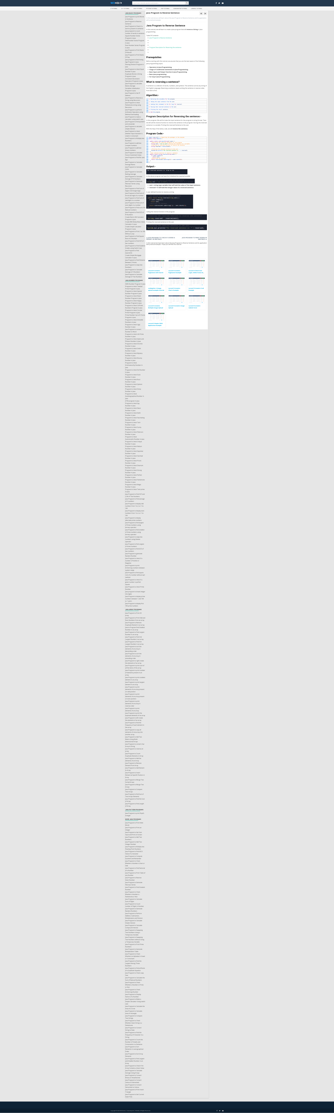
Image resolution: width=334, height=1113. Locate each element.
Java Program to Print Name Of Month (134, 51)
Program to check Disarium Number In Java (134, 466)
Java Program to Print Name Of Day (134, 56)
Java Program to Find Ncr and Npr (134, 158)
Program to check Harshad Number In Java (134, 457)
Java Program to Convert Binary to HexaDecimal (133, 1076)
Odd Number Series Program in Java (134, 42)
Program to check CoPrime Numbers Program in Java (134, 307)
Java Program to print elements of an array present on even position (134, 696)
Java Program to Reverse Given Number (133, 879)
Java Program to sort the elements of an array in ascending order (133, 656)
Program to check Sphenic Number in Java (133, 385)
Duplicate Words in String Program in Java (133, 75)
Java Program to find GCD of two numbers (134, 550)
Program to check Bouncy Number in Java (133, 359)
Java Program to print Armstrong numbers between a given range (135, 568)
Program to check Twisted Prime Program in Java (133, 287)
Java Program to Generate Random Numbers (133, 910)
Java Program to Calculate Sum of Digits (133, 900)
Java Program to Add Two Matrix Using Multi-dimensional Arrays (133, 739)
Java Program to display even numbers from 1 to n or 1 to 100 (134, 513)
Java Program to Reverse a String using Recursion (134, 99)
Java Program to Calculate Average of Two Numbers (133, 275)
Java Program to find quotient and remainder (135, 123)
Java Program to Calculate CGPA (133, 168)
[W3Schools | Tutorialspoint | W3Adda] (116, 3)
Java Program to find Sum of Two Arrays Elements (134, 795)
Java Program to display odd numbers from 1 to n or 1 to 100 (134, 506)
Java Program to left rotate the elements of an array (134, 719)
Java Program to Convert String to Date (133, 1029)
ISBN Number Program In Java (135, 284)
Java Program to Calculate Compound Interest (133, 926)
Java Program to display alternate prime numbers (133, 519)
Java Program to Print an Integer (133, 829)
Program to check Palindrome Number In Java (135, 481)
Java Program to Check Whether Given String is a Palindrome (133, 1023)
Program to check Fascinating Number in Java (135, 419)
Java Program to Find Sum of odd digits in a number (134, 199)
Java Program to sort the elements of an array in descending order (133, 649)
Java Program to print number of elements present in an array (135, 672)
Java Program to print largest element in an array (134, 683)
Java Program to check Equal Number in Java (134, 70)
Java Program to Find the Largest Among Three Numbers (133, 963)
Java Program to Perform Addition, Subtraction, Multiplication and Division (134, 915)
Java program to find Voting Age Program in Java (134, 61)
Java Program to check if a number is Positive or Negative (133, 560)
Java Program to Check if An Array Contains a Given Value (134, 1067)
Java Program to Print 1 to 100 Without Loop (135, 232)
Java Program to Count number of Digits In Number (134, 905)
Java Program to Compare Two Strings (133, 1017)
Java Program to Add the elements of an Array (133, 759)
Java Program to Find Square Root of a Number (134, 237)
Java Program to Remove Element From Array (133, 764)
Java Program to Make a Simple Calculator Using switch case (135, 1001)
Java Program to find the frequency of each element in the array (134, 725)
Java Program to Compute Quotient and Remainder (133, 857)
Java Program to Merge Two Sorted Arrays (134, 781)
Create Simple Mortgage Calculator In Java (133, 256)
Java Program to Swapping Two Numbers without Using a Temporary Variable (134, 939)
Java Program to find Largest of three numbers (134, 545)
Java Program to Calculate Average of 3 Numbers (133, 271)
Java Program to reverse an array (134, 750)
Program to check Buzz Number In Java (132, 381)
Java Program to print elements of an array (132, 709)
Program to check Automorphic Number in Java (134, 438)
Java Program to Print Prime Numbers (134, 945)
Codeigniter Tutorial (180, 8)
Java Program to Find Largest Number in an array (134, 633)
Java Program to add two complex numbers (133, 144)
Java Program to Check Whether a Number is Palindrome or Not (132, 894)
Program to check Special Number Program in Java (133, 292)
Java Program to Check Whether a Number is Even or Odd (135, 863)
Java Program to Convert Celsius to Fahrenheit (133, 1081)
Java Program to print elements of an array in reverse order (132, 703)
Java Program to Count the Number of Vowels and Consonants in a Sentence (134, 1042)
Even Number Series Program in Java (135, 46)
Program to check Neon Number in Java (133, 409)
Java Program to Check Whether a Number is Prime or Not (134, 985)
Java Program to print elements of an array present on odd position (134, 689)
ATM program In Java (132, 401)
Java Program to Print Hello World (134, 824)
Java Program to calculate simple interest (133, 127)
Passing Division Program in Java (134, 65)
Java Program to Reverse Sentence (133, 22)
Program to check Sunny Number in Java (133, 428)
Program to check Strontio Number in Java (134, 345)
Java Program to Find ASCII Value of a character (134, 852)
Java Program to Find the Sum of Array (135, 800)
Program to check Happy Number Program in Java (133, 302)
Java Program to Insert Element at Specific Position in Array (135, 775)
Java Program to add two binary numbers (133, 149)
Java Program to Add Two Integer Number (133, 843)
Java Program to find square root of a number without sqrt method (135, 575)
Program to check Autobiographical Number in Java (134, 396)
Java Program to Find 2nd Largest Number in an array (134, 638)
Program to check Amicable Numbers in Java (134, 321)
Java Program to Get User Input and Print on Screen (133, 833)
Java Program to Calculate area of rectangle (133, 1012)
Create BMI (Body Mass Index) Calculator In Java (135, 223)
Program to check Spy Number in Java (132, 404)
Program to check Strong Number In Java (133, 471)
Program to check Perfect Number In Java (133, 476)
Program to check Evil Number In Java (135, 371)
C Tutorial (113, 8)
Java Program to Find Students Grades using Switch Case (135, 247)
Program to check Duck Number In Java (132, 376)
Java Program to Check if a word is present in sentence (134, 27)
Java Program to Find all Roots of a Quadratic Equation (135, 969)
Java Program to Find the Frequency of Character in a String (134, 1035)
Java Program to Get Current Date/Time (134, 1095)
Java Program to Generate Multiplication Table (133, 950)
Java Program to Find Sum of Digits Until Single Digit (134, 189)
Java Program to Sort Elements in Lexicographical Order (134, 1049)
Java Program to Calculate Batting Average (133, 173)
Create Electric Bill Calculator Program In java (134, 218)
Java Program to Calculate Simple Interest (133, 922)
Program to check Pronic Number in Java (133, 462)
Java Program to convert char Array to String (134, 745)
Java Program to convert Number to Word (133, 330)
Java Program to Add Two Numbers (133, 838)
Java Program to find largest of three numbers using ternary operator (134, 525)
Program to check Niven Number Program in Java (133, 297)
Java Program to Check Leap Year (134, 974)
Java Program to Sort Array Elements (134, 1055)
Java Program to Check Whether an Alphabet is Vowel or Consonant (135, 956)
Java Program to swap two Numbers (133, 266)
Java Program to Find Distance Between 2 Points (135, 261)
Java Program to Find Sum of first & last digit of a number (134, 194)
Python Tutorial (151, 8)
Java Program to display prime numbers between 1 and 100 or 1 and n (135, 598)
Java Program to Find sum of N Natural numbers (135, 209)
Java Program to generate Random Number (133, 555)
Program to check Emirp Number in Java (133, 390)
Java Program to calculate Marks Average (133, 85)
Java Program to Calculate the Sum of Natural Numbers (135, 979)
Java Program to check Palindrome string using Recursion (133, 105)
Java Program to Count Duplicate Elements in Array (134, 755)
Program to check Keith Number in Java (133, 414)
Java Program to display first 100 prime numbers (134, 605)
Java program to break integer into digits (135, 593)
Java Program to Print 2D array (133, 614)
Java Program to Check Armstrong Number (132, 991)
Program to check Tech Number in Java (132, 424)
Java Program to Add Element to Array (134, 769)
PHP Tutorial (165, 8)
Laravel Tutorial (196, 8)
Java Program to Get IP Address (132, 94)
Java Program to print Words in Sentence (134, 18)
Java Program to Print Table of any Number (135, 874)
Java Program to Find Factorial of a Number (135, 869)
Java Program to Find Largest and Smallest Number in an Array (134, 1061)
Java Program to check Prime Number (134, 588)
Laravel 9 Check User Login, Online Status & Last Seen (196, 272)
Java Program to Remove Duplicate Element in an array (134, 624)
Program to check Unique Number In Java (133, 443)
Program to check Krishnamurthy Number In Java (134, 365)
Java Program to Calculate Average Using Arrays (133, 1072)
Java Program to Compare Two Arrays (133, 790)
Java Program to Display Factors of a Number (133, 995)
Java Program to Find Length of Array (134, 805)
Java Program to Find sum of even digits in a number (134, 204)
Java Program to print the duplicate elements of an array (135, 714)
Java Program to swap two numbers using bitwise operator (133, 539)
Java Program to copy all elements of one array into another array (134, 732)
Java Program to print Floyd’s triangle (134, 814)
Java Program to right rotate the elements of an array (134, 662)
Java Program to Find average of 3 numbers (135, 500)
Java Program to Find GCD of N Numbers (134, 213)
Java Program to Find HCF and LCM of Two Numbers (135, 495)
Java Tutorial (137, 8)
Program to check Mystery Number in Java (133, 354)
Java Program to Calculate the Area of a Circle (135, 1007)
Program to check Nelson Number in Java (133, 447)
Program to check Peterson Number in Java (134, 433)
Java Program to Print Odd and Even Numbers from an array (135, 619)
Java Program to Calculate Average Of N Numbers (133, 178)
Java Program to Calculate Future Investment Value (133, 154)
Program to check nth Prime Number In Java (134, 335)
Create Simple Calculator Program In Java (133, 228)
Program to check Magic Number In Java (133, 486)
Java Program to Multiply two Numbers (134, 139)
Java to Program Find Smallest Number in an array (135, 628)
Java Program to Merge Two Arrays (134, 786)
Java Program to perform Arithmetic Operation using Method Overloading (134, 112)
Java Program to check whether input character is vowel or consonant (133, 133)
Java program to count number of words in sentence (134, 32)
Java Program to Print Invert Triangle (134, 1091)
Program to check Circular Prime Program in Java (133, 311)
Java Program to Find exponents (132, 252)
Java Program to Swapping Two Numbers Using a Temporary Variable (134, 932)
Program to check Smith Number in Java (133, 350)
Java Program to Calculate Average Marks (133, 163)
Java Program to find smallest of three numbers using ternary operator (134, 532)
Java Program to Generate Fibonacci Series (133, 883)
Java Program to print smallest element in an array (135, 678)
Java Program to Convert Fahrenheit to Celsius (133, 1086)
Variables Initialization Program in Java (132, 89)
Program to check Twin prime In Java (135, 490)
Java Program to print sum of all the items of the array (134, 667)
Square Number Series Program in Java (132, 37)
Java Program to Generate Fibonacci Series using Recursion (133, 183)
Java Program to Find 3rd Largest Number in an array (134, 643)
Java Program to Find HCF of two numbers (134, 242)
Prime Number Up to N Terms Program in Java (135, 316)
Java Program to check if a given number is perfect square (133, 582)
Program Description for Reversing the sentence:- (165, 47)
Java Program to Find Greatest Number (135, 888)
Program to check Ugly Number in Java (132, 326)
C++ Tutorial (125, 8)
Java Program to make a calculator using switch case (134, 118)
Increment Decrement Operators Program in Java (134, 80)
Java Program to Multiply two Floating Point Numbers (134, 848)
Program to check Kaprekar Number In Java (134, 452)
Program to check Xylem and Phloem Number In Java (134, 340)
